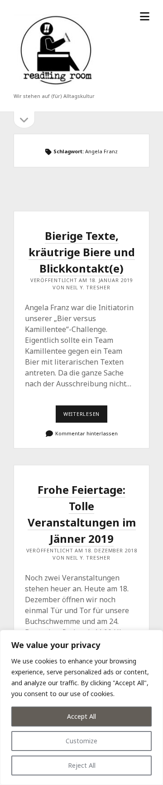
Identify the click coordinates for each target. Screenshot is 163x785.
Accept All (81, 716)
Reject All (82, 765)
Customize (81, 740)
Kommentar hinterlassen (86, 433)
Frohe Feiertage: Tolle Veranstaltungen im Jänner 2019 (82, 514)
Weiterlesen (85, 416)
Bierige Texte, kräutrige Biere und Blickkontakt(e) (82, 252)
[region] (81, 707)
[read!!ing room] (54, 87)
